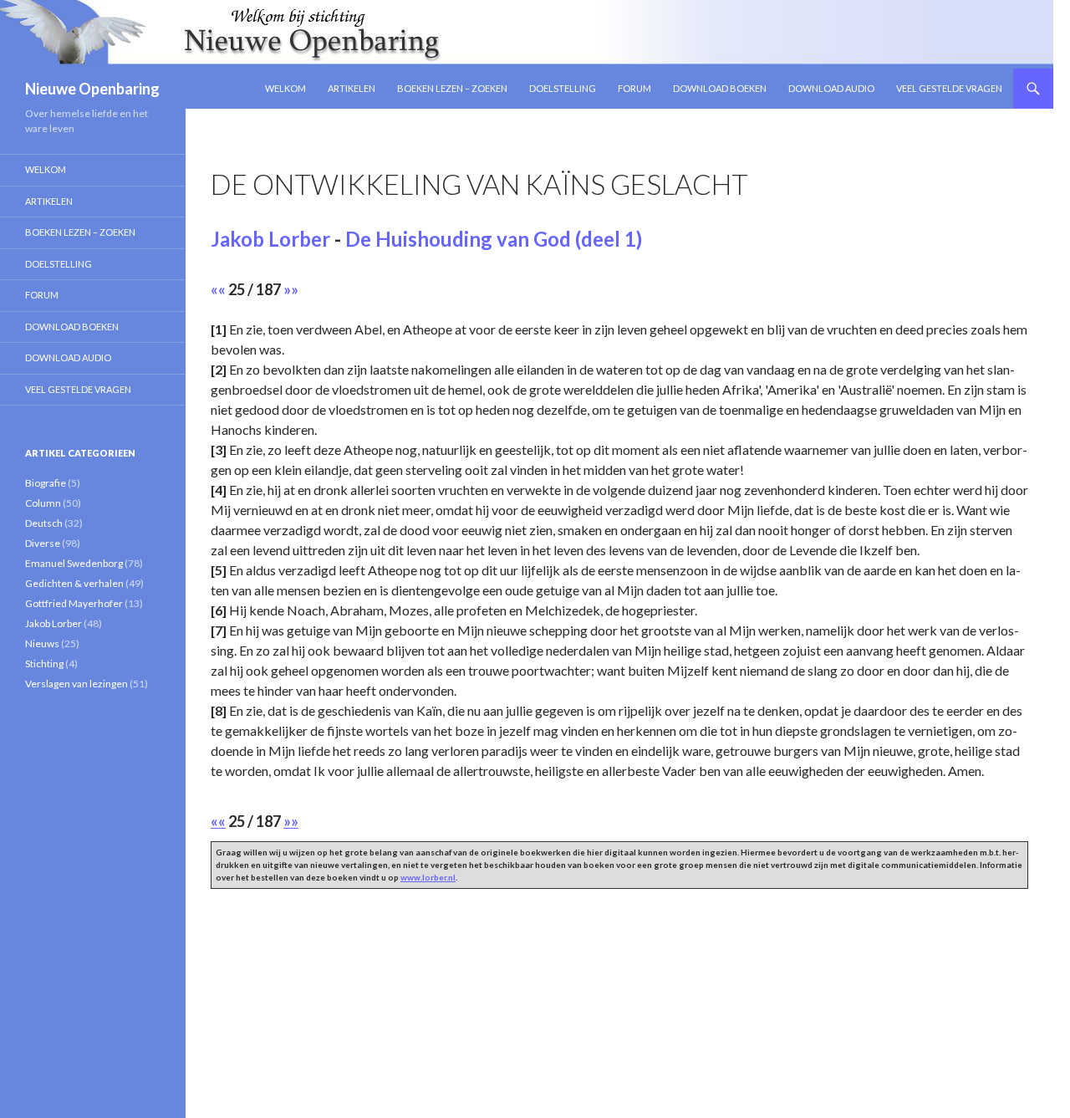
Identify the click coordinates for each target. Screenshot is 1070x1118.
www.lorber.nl (428, 877)
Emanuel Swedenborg (74, 563)
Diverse (42, 543)
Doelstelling (562, 88)
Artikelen (351, 88)
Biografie (45, 483)
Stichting (44, 663)
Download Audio (831, 88)
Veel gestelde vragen (949, 88)
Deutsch (44, 523)
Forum (634, 88)
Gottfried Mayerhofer (74, 603)
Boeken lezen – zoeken (452, 88)
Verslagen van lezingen (76, 683)
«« (218, 289)
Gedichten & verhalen (74, 583)
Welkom (285, 88)
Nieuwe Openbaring (92, 88)
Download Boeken (720, 88)
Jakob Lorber (270, 239)
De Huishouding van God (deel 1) (493, 239)
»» (290, 289)
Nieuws (42, 643)
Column (43, 503)
